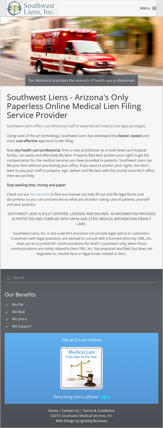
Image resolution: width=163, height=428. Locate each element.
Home (53, 410)
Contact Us (70, 410)
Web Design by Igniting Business (81, 420)
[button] (148, 8)
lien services (40, 194)
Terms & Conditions (99, 410)
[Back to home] (32, 8)
